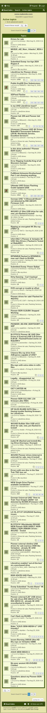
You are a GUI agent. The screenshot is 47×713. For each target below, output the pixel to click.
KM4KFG (23, 85)
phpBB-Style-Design (32, 709)
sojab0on (23, 328)
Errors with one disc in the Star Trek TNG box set (25, 471)
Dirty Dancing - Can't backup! (24, 277)
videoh (22, 369)
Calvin (22, 618)
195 (35, 91)
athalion (22, 474)
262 (35, 196)
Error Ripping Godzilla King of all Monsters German (26, 162)
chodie (22, 430)
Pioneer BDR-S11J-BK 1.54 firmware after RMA (23, 400)
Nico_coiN (23, 567)
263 (39, 196)
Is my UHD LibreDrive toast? (24, 106)
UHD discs (21, 57)
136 (35, 80)
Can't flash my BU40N (21, 616)
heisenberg (24, 459)
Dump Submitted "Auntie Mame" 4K (27, 587)
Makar (22, 245)
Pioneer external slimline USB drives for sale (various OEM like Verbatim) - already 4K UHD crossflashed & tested (25, 547)
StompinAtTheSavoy (27, 215)
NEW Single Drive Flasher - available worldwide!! (23, 483)
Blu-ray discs (22, 69)
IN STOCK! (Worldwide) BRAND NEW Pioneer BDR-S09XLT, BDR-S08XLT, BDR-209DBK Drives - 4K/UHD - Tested (26, 527)
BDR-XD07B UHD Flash (21, 575)
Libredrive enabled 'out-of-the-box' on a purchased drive (26, 564)
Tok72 (22, 231)
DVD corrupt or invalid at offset (25, 288)
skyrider (22, 605)
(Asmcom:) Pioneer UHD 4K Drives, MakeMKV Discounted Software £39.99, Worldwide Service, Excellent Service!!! (27, 132)
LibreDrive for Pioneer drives (24, 72)
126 (35, 145)
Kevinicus (23, 269)
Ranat (22, 205)
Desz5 (22, 290)
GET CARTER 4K (19, 389)
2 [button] (31, 30)
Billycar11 (23, 120)
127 (39, 145)
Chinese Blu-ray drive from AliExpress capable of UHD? (24, 354)
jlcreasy (22, 41)
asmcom (23, 138)
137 (39, 80)
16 (42, 126)
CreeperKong (24, 403)
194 (32, 91)
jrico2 (22, 260)
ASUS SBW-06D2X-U (20, 652)
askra (22, 66)
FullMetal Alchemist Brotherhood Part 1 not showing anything (26, 174)
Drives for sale (17, 39)
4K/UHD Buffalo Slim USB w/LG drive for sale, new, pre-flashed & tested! (26, 426)
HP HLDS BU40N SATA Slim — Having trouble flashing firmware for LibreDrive (26, 411)
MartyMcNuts (24, 97)
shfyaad (22, 681)
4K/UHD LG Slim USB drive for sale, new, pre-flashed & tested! (27, 212)
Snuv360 (23, 165)
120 (35, 103)
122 (42, 103)
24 (36, 660)
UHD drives (22, 45)
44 (42, 494)
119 (32, 103)
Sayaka (22, 415)
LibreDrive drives (24, 78)
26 (42, 660)
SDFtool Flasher (18, 95)
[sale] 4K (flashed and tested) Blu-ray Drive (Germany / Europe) (26, 442)
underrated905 (25, 552)
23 (34, 660)
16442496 (23, 380)
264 (42, 196)
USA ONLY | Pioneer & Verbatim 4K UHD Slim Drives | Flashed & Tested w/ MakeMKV (27, 241)
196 (39, 91)
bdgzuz (22, 654)
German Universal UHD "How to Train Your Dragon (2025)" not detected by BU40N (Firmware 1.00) (27, 500)
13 (34, 126)
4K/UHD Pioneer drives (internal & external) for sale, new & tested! (26, 456)
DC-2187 (23, 301)
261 (32, 196)
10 (42, 583)
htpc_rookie (24, 53)
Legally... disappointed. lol (22, 378)
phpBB (13, 707)
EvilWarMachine (25, 390)
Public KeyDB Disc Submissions (25, 83)
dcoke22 (23, 177)
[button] (34, 30)
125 (32, 145)
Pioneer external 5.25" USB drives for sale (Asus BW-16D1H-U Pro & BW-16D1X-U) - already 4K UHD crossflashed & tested (26, 600)
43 (39, 494)
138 (42, 80)
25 (39, 660)
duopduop (23, 74)
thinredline (23, 279)
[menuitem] (7, 6)
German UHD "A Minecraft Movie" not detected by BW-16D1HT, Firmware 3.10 (26, 201)
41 (34, 494)
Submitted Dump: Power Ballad (25, 267)
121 (39, 103)
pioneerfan (23, 343)
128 (42, 145)
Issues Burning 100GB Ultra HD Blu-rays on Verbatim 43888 (25, 641)
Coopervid (23, 533)
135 (32, 80)
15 (39, 126)
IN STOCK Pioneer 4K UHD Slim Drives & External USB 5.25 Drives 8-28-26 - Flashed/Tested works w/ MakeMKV (26, 337)
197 (42, 91)
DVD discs (21, 181)
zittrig (21, 445)
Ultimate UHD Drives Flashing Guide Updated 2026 (24, 187)
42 (36, 494)
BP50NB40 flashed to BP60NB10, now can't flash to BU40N (26, 257)
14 (36, 126)
